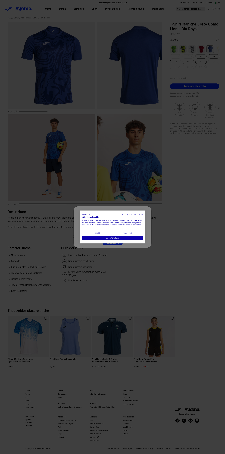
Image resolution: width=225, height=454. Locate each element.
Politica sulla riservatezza (132, 214)
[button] (86, 214)
